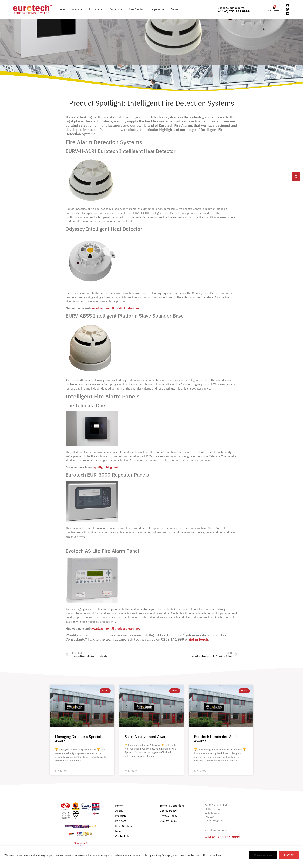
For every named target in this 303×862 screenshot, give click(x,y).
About (75, 9)
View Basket (273, 10)
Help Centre (157, 9)
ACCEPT (289, 855)
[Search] (296, 176)
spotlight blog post (105, 467)
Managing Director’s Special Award (78, 738)
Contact (175, 9)
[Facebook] (287, 6)
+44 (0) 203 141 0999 (234, 11)
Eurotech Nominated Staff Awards (215, 738)
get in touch (198, 639)
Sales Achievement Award (146, 736)
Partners (114, 9)
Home (62, 9)
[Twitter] (287, 9)
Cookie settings (263, 855)
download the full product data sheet (115, 308)
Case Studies (136, 9)
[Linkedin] (287, 13)
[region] (151, 854)
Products (94, 9)
